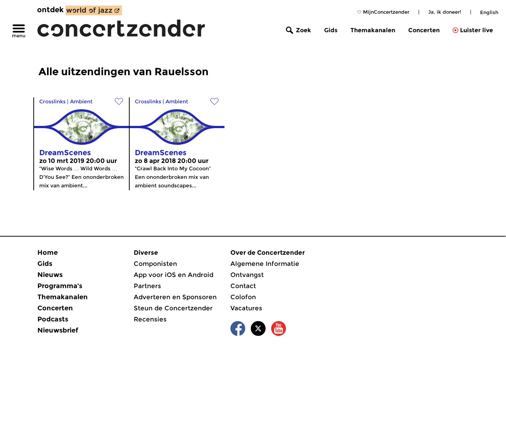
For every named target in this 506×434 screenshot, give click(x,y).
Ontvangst (247, 274)
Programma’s (59, 286)
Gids (330, 30)
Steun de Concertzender (173, 308)
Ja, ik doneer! (444, 12)
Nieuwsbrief (57, 330)
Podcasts (52, 319)
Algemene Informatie (264, 263)
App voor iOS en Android (173, 274)
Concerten (424, 30)
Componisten (155, 263)
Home (47, 252)
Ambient (81, 101)
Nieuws (50, 275)
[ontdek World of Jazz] (94, 10)
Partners (147, 286)
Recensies (150, 319)
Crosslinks (52, 101)
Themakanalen (372, 30)
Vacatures (246, 308)
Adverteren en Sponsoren (175, 297)
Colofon (243, 297)
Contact (243, 286)
